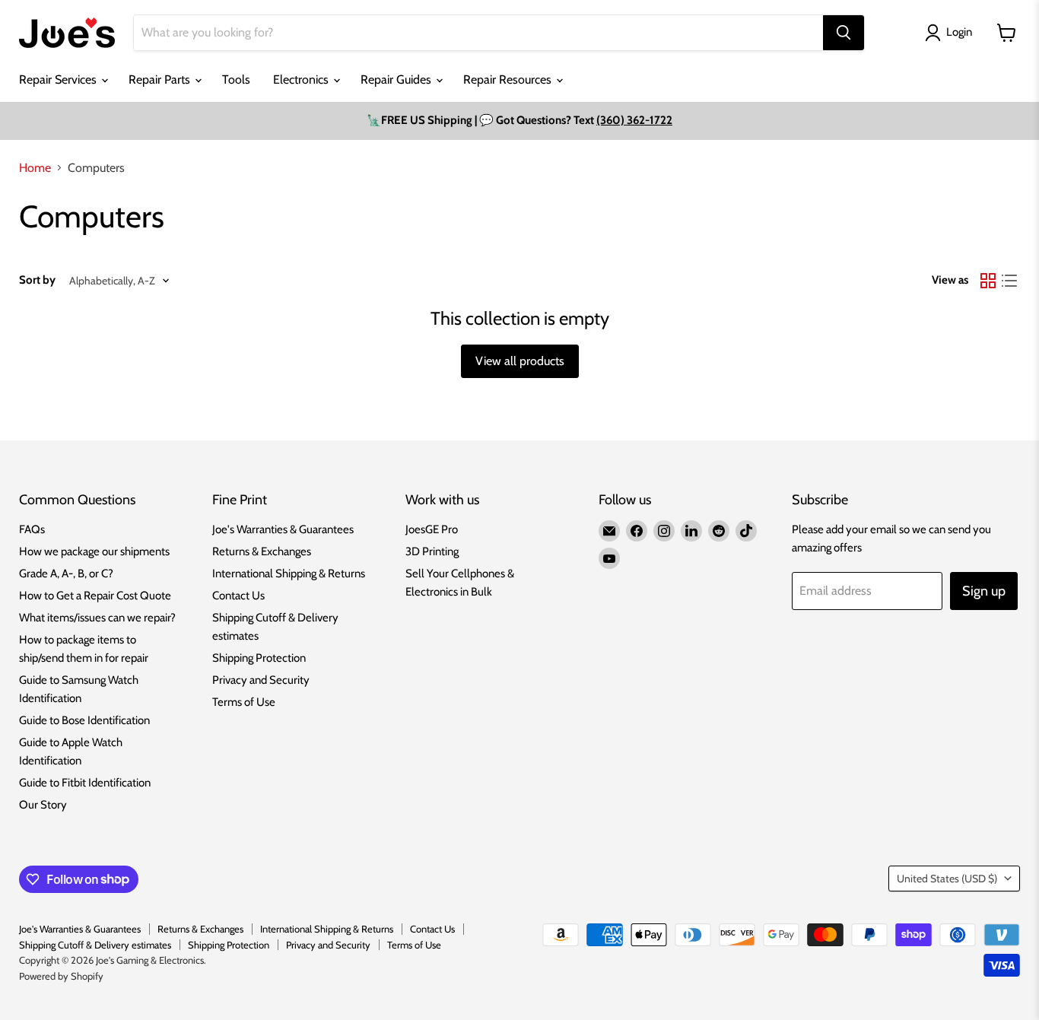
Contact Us (238, 595)
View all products (519, 361)
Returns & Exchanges (261, 551)
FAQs (32, 529)
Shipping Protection (259, 658)
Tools (236, 79)
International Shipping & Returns (288, 573)
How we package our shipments (94, 551)
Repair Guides (397, 79)
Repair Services (59, 79)
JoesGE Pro (431, 529)
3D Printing (432, 551)
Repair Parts (161, 79)
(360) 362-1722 (634, 120)
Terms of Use (243, 702)
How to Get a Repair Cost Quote (95, 595)
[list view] (1009, 280)
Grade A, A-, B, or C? (66, 573)
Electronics (302, 79)
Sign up (984, 591)
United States (947, 878)
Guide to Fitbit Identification (85, 783)
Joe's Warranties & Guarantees (283, 529)
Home (35, 168)
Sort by (37, 280)
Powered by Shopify (61, 976)
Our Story (43, 805)
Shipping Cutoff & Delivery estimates (95, 945)
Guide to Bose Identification (84, 720)
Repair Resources (508, 79)
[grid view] (988, 280)
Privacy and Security (261, 680)
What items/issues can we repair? (97, 617)
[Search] (843, 32)
